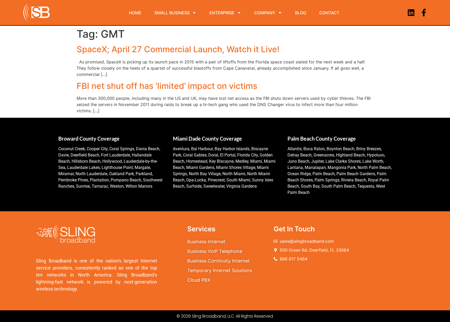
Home (135, 12)
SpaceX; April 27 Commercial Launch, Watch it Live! (178, 49)
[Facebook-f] (424, 12)
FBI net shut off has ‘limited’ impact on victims (167, 86)
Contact (329, 12)
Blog (300, 12)
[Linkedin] (411, 12)
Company (264, 12)
